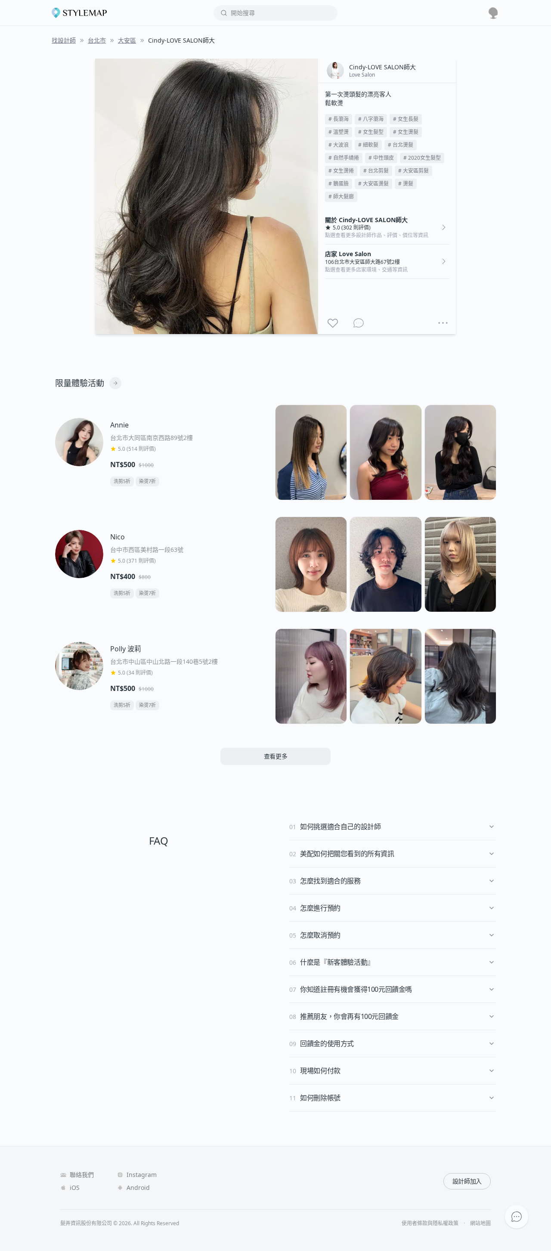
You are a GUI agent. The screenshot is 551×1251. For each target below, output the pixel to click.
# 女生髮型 (371, 132)
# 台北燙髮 (400, 145)
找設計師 (64, 40)
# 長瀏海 (338, 119)
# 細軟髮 (368, 145)
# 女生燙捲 (341, 170)
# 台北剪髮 (376, 170)
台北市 (97, 40)
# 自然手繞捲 (343, 157)
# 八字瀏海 (371, 119)
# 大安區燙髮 (373, 183)
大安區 (127, 40)
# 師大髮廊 (341, 196)
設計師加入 (467, 1181)
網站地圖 (480, 1223)
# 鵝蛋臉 (338, 183)
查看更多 (276, 756)
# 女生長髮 (405, 119)
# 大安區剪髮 (413, 170)
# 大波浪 (338, 145)
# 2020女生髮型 (422, 157)
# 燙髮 (405, 183)
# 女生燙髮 (405, 132)
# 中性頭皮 (381, 157)
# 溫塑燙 (338, 132)
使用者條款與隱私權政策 (430, 1223)
